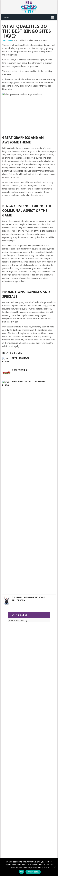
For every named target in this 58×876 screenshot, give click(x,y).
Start (4, 40)
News (10, 40)
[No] (54, 867)
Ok (21, 872)
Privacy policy (33, 872)
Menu (6, 17)
